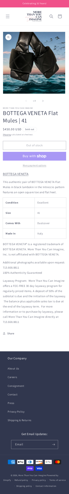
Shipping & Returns (19, 420)
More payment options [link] (34, 165)
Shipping (7, 134)
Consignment (16, 386)
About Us (13, 368)
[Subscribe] (53, 444)
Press (11, 403)
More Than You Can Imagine (32, 475)
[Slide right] (43, 101)
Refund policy (21, 480)
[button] (7, 16)
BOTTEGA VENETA (15, 174)
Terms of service (57, 480)
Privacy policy (39, 480)
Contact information (46, 486)
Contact (12, 394)
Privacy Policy (16, 411)
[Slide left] (26, 101)
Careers (12, 377)
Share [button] (10, 333)
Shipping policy (24, 486)
